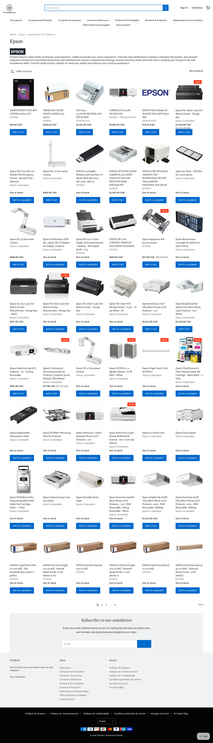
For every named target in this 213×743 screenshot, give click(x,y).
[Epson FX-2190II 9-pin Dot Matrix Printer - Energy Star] (189, 92)
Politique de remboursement (123, 671)
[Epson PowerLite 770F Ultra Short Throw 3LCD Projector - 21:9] (156, 286)
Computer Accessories (69, 20)
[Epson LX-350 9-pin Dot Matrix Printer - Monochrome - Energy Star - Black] (23, 286)
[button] (20, 72)
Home (13, 34)
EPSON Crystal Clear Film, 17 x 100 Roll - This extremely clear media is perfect (23, 570)
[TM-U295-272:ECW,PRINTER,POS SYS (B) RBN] (90, 92)
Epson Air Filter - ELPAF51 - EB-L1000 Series (189, 173)
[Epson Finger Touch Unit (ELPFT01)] (156, 350)
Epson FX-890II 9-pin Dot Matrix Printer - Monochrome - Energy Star (56, 307)
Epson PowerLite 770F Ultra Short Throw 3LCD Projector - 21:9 (154, 307)
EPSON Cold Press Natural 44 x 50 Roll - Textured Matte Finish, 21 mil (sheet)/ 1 (189, 570)
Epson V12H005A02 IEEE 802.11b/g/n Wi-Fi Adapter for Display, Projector (56, 242)
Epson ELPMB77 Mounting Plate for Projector (57, 434)
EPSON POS (83, 120)
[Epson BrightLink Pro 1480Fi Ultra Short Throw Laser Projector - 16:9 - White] (189, 286)
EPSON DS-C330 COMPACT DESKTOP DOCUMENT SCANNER (121, 242)
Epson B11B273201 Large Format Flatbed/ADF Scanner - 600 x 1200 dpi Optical (121, 438)
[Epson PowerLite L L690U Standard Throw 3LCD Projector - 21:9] (90, 415)
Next (200, 604)
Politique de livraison (119, 667)
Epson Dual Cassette (186, 432)
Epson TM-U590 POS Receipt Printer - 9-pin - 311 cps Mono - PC (123, 307)
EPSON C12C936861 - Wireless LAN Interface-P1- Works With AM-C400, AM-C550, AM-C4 (89, 176)
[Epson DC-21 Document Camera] (90, 350)
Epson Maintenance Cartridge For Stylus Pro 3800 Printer (188, 242)
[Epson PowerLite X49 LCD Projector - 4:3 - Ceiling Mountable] (23, 350)
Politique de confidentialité (122, 675)
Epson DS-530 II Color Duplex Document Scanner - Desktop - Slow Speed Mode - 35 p (89, 244)
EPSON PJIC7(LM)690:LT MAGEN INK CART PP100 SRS (155, 114)
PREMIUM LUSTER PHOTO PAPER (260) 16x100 (53, 114)
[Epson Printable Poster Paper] (90, 479)
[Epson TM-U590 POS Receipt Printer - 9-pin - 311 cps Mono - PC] (123, 286)
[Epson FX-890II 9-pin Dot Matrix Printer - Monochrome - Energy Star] (57, 286)
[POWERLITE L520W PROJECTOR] (123, 92)
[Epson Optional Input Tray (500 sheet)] (57, 479)
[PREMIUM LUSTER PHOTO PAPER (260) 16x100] (57, 92)
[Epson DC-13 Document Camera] (23, 221)
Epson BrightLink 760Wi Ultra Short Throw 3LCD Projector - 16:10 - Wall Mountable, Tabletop (154, 502)
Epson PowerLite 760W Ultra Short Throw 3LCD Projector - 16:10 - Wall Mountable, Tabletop (188, 502)
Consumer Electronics (98, 20)
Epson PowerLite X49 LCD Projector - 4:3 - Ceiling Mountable (23, 372)
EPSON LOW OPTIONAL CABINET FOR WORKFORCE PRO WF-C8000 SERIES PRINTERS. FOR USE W (155, 178)
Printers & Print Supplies (127, 20)
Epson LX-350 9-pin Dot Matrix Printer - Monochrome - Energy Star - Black (23, 309)
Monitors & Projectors (156, 20)
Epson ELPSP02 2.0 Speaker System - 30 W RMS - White (120, 372)
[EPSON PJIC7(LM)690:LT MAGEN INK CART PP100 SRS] (156, 92)
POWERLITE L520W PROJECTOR (120, 112)
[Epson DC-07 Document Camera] (57, 154)
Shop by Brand (123, 25)
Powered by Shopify (114, 735)
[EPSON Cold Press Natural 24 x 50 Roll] (156, 547)
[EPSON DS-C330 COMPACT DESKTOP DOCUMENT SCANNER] (123, 221)
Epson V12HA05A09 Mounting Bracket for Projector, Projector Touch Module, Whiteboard (56, 373)
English (102, 721)
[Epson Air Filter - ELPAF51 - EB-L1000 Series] (189, 154)
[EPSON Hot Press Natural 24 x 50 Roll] (90, 547)
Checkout (197, 7)
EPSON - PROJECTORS (122, 117)
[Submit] (166, 8)
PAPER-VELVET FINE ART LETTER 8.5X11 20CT (23, 112)
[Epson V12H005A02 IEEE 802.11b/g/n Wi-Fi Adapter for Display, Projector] (57, 221)
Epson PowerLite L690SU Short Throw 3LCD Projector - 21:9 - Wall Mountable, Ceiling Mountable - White (121, 504)
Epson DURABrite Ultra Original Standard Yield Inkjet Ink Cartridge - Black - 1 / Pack (22, 502)
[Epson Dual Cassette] (189, 415)
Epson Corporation (185, 120)
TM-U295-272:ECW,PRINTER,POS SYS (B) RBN (88, 114)
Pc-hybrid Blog (116, 687)
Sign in (184, 7)
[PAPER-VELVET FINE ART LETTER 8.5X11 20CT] (23, 92)
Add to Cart (18, 132)
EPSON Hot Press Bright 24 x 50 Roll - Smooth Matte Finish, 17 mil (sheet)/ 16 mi (55, 570)
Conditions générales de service (125, 679)
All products (16, 20)
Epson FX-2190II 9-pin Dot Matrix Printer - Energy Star (189, 114)
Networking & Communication (188, 20)
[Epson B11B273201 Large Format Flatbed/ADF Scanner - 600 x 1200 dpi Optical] (123, 415)
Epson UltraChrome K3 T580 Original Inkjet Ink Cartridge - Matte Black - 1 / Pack (189, 373)
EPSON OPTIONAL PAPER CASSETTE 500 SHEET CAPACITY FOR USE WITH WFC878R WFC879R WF (123, 178)
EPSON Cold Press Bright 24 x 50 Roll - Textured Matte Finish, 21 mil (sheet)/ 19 (122, 570)
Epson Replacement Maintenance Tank (20, 434)
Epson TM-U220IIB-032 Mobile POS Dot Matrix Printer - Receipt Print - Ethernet (22, 176)
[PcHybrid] (9, 8)
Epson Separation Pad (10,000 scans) (153, 240)
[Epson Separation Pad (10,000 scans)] (156, 221)
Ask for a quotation (22, 200)
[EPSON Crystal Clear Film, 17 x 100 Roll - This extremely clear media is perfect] (23, 547)
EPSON (14, 117)
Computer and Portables (40, 20)
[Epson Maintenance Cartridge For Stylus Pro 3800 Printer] (189, 221)
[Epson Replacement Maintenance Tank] (23, 415)
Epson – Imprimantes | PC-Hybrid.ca (37, 34)
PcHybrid (101, 735)
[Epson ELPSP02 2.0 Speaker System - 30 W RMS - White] (123, 350)
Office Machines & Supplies (96, 25)
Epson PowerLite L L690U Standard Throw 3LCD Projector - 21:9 (89, 436)
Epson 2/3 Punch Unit (153, 432)
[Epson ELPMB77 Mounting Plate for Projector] (57, 415)
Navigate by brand (118, 683)
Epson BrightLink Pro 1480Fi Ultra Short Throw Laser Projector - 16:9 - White (188, 309)
